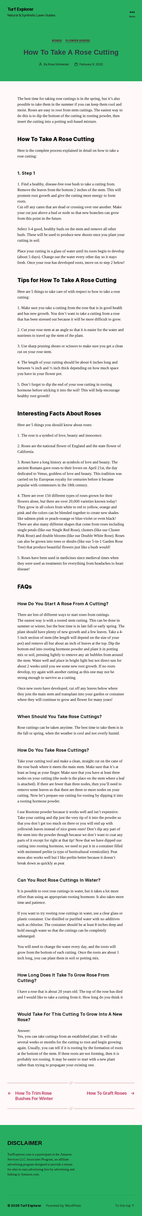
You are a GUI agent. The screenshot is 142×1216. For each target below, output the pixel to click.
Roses (57, 40)
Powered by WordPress (63, 1206)
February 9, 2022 (91, 64)
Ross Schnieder (58, 64)
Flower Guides (78, 40)
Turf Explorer (20, 9)
